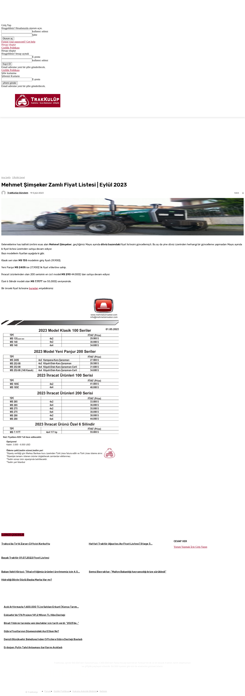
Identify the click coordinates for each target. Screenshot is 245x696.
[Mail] (56, 672)
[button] (240, 113)
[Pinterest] (65, 672)
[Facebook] (228, 90)
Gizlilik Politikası (10, 47)
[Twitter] (237, 90)
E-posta (36, 56)
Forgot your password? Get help (18, 41)
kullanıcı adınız (40, 31)
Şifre (34, 34)
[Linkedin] (47, 672)
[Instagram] (232, 90)
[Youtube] (242, 90)
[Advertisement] (122, 607)
